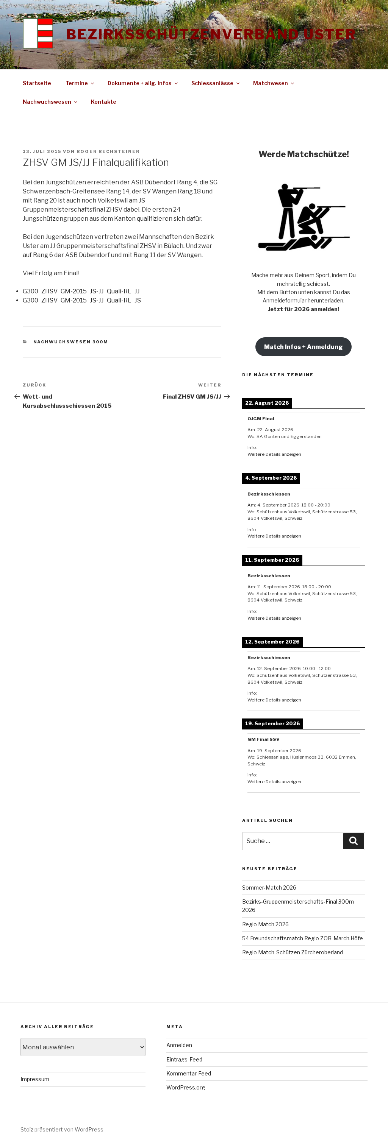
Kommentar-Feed (188, 1073)
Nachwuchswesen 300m (71, 341)
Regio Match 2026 (265, 924)
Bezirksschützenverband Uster (211, 34)
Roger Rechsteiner (108, 151)
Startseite (37, 83)
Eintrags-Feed (184, 1059)
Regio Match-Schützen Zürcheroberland (294, 952)
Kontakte (103, 101)
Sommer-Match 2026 (269, 887)
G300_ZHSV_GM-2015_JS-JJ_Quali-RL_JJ (81, 291)
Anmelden (179, 1045)
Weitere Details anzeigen (274, 454)
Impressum (34, 1079)
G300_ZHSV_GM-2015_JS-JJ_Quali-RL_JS (82, 300)
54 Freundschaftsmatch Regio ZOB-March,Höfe (302, 938)
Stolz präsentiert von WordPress (61, 1129)
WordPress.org (185, 1087)
